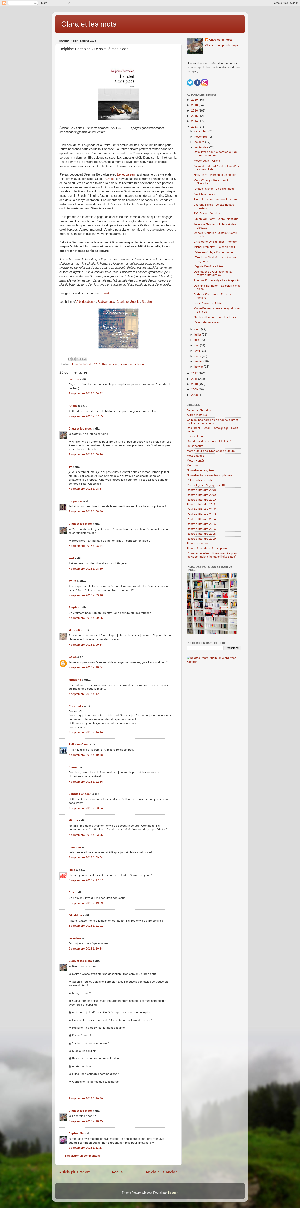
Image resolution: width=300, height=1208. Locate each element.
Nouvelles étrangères (200, 470)
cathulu (74, 379)
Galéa (73, 656)
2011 (194, 378)
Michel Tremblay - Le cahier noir (214, 246)
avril (197, 350)
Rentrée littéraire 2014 (201, 519)
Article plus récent (74, 1172)
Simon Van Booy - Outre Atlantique (216, 218)
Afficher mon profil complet (222, 45)
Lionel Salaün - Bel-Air (208, 303)
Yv (70, 466)
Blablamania (106, 301)
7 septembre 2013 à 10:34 (86, 667)
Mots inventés (196, 460)
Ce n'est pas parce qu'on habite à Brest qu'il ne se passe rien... (212, 421)
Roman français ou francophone (123, 364)
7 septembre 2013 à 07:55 (86, 416)
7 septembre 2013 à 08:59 (86, 568)
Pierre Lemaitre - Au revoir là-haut (216, 199)
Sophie (135, 301)
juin (197, 339)
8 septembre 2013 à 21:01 (86, 925)
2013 (195, 126)
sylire (72, 580)
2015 (195, 115)
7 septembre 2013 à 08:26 (86, 454)
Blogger (172, 1192)
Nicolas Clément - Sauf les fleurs (215, 317)
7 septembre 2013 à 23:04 (86, 808)
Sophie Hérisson (80, 793)
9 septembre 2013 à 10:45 (86, 1121)
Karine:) (74, 767)
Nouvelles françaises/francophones (209, 475)
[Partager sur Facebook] (81, 359)
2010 (195, 384)
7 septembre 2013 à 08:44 (86, 545)
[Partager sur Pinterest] (85, 359)
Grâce (109, 178)
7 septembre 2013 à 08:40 (86, 511)
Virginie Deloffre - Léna (208, 266)
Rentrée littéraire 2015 (201, 524)
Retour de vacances (207, 322)
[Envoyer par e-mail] (70, 359)
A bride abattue (86, 301)
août (197, 329)
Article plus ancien (162, 1172)
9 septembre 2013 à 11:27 (86, 1147)
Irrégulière (76, 501)
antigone (75, 679)
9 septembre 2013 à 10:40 (86, 1098)
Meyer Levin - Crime (207, 160)
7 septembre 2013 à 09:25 (86, 617)
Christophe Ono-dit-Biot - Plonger (215, 241)
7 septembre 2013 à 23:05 (86, 834)
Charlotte (123, 301)
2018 (195, 105)
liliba (72, 869)
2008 (195, 394)
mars (198, 356)
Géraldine (75, 915)
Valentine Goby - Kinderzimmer (214, 252)
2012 (195, 373)
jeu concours (195, 445)
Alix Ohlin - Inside (205, 194)
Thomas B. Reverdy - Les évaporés (217, 280)
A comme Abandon (199, 410)
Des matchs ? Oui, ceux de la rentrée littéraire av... (213, 273)
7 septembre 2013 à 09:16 (86, 595)
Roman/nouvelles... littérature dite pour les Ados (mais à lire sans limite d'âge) (212, 555)
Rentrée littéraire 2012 (201, 509)
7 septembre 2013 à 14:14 (86, 732)
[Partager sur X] (77, 359)
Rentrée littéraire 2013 (86, 364)
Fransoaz (75, 847)
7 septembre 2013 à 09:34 (86, 644)
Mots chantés (195, 455)
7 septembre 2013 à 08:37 (86, 488)
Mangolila (75, 630)
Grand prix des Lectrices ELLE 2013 (210, 441)
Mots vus (192, 465)
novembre (201, 136)
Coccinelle (76, 706)
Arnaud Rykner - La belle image (214, 188)
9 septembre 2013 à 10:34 (86, 948)
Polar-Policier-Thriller (200, 480)
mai (197, 345)
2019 (195, 99)
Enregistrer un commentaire (82, 1155)
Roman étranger (197, 543)
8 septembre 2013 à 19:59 (86, 903)
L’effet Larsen (126, 174)
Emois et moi (195, 436)
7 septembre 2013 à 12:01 (86, 694)
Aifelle (73, 405)
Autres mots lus (197, 414)
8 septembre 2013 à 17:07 (86, 880)
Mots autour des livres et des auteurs (211, 450)
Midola (73, 820)
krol (71, 558)
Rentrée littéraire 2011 (201, 504)
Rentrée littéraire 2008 (201, 489)
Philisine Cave (78, 744)
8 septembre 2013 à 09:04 (86, 857)
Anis (72, 892)
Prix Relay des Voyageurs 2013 (207, 485)
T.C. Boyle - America (207, 213)
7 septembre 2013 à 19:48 (86, 754)
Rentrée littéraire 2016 (201, 528)
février (198, 361)
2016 (195, 110)
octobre (199, 142)
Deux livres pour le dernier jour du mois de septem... (216, 153)
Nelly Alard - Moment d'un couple (215, 174)
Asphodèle (76, 1133)
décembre (201, 131)
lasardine (75, 938)
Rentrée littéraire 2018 (201, 533)
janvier (199, 366)
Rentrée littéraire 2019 (201, 538)
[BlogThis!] (73, 359)
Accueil (118, 1172)
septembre (201, 147)
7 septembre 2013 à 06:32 (86, 393)
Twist (105, 293)
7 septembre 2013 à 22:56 (86, 781)
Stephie (147, 301)
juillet (198, 334)
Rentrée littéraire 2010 (201, 499)
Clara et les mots (88, 24)
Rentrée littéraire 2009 (201, 494)
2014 (195, 121)
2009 (195, 389)
